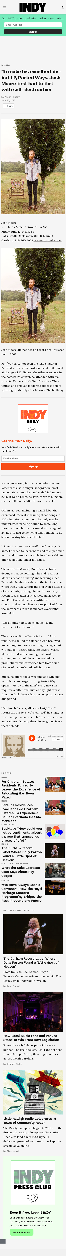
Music (5, 65)
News (4, 777)
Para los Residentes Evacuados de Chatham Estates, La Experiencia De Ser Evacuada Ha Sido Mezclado (21, 813)
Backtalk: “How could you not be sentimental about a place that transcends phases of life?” (21, 834)
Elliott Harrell (13, 1151)
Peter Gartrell (13, 986)
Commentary (8, 825)
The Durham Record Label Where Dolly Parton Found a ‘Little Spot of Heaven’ (21, 854)
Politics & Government (15, 864)
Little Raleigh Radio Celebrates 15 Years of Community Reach (29, 1120)
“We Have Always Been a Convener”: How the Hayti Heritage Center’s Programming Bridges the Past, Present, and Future (21, 893)
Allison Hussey (12, 97)
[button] (33, 436)
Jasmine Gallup (14, 1064)
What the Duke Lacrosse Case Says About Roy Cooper (20, 872)
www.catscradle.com (48, 240)
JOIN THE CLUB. (22, 1232)
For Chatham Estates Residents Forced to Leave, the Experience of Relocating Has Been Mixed (20, 789)
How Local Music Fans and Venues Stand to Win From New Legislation (31, 1038)
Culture (6, 881)
